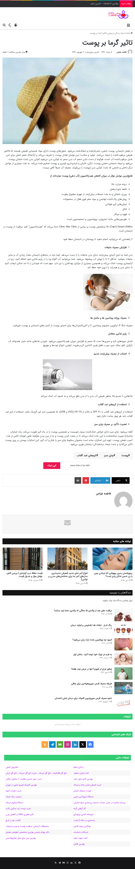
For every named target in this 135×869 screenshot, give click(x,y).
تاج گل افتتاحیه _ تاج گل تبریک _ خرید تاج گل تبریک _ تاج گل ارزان (36, 773)
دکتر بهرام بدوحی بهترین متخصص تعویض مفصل (27, 832)
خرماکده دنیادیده (81, 832)
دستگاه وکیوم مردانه (14, 802)
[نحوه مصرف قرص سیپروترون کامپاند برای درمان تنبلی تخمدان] (123, 703)
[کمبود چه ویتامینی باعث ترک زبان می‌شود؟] (123, 644)
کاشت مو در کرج (13, 820)
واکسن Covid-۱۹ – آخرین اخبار (104, 3)
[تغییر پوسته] (10, 24)
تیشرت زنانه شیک (13, 796)
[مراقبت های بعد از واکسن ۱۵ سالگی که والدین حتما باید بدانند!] (123, 615)
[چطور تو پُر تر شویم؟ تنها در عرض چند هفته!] (123, 673)
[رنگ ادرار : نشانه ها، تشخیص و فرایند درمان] (123, 630)
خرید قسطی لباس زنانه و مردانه (87, 785)
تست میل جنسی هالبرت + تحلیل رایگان (24, 779)
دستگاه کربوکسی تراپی (84, 796)
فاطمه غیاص (121, 52)
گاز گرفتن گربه (80, 808)
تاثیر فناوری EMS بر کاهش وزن (20, 814)
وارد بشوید (107, 600)
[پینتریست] (85, 480)
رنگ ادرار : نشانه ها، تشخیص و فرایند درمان (91, 625)
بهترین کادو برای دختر (83, 779)
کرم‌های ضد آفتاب (86, 455)
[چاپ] (78, 480)
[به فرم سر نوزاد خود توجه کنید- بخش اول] (123, 659)
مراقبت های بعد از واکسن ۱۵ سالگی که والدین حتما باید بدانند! (83, 610)
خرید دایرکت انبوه (13, 791)
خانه (128, 33)
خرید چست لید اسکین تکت (18, 808)
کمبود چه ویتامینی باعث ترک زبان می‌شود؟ (92, 640)
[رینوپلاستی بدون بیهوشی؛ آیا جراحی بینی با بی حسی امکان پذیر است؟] (113, 559)
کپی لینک (51, 465)
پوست (124, 455)
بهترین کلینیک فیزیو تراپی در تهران (21, 785)
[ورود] (15, 24)
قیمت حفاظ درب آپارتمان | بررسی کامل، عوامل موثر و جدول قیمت (24, 574)
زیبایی (110, 33)
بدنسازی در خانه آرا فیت (84, 820)
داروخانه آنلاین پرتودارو (84, 814)
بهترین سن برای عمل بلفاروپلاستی (21, 838)
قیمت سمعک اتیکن (82, 791)
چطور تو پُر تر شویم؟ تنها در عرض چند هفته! (91, 669)
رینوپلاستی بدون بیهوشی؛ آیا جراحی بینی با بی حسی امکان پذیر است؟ (113, 574)
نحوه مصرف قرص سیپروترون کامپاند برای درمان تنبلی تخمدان (83, 698)
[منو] (128, 24)
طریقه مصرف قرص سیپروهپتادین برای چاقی (91, 683)
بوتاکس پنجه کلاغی (82, 826)
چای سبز (108, 455)
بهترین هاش (79, 844)
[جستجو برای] (4, 24)
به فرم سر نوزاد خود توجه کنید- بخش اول (92, 654)
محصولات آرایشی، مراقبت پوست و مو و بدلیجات (27, 826)
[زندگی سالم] (117, 14)
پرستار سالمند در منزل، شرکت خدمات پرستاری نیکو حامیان (99, 802)
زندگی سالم (78, 767)
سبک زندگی (119, 33)
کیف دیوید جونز (80, 838)
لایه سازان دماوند (81, 773)
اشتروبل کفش (12, 767)
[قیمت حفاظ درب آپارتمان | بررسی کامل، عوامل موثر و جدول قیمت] (22, 559)
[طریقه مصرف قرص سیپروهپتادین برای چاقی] (123, 688)
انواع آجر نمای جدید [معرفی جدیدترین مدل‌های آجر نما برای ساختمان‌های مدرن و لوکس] (68, 576)
